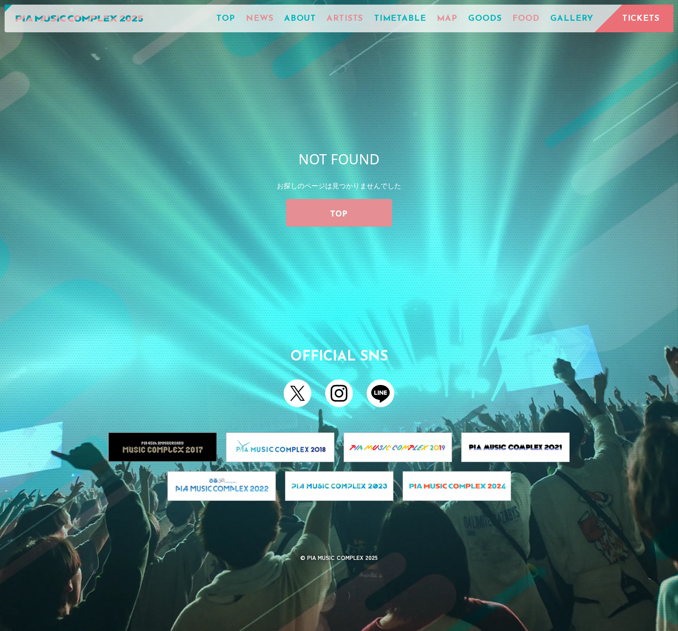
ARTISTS (345, 19)
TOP (225, 19)
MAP (447, 19)
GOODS (485, 19)
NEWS (260, 19)
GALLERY (571, 19)
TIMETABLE (400, 19)
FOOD (526, 19)
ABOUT (300, 19)
